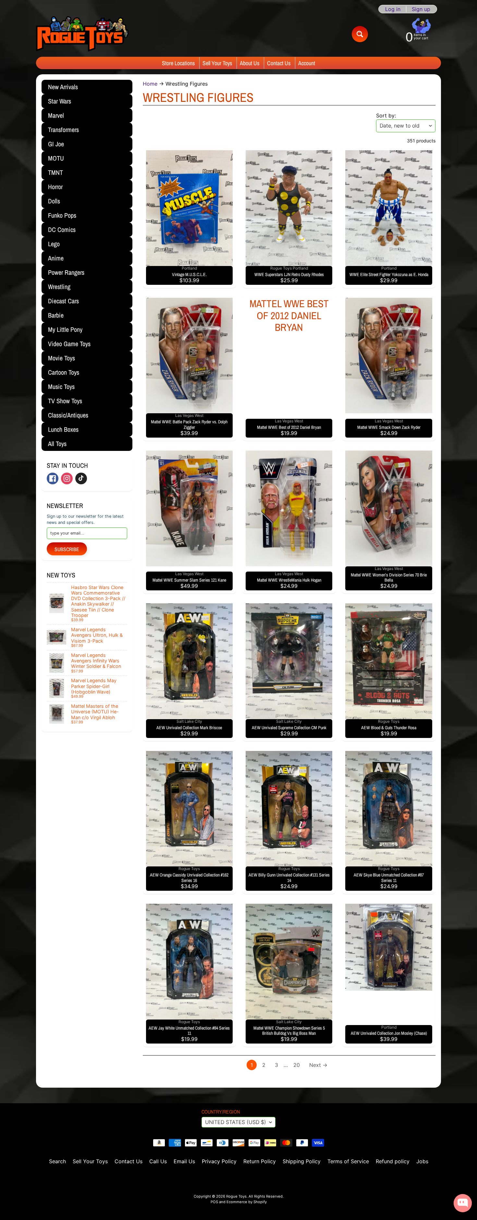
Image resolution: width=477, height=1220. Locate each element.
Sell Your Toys (217, 63)
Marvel (56, 115)
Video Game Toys (69, 343)
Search (57, 1161)
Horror (55, 186)
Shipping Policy (302, 1161)
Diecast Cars (63, 300)
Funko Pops (62, 215)
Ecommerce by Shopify (246, 1202)
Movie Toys (61, 358)
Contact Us (278, 63)
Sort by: (386, 115)
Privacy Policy (219, 1161)
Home (150, 83)
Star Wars (59, 101)
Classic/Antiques (68, 415)
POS (214, 1202)
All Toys (57, 443)
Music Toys (61, 386)
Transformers (63, 129)
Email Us (184, 1161)
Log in (392, 9)
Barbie (56, 315)
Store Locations (178, 63)
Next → (318, 1065)
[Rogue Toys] (82, 34)
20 (296, 1065)
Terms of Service (348, 1161)
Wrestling (59, 286)
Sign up (421, 9)
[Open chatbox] (463, 1203)
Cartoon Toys (63, 372)
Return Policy (259, 1161)
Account (306, 63)
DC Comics (62, 229)
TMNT (55, 172)
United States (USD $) (235, 1122)
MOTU (56, 158)
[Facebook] (52, 478)
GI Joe (56, 143)
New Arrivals (63, 86)
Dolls (54, 201)
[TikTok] (81, 478)
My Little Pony (65, 329)
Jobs (422, 1161)
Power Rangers (66, 272)
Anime (56, 258)
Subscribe (67, 549)
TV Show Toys (65, 400)
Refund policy (393, 1161)
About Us (249, 63)
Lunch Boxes (63, 429)
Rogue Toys (236, 1196)
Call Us (158, 1161)
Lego (54, 243)
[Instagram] (67, 478)
